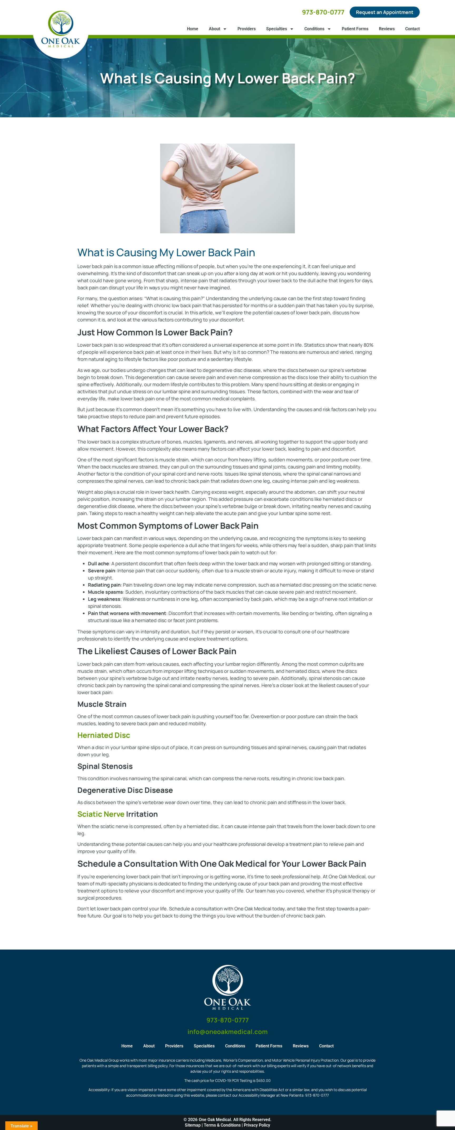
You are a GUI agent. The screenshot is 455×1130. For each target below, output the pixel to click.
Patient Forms (355, 28)
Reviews (387, 28)
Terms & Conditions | (224, 1125)
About (214, 28)
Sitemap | (194, 1125)
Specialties (276, 28)
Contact (412, 28)
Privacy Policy (257, 1125)
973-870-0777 (323, 12)
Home (192, 28)
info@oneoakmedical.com (227, 1031)
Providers (247, 28)
